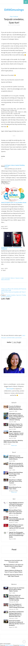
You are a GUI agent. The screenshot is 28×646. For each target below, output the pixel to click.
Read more (14, 445)
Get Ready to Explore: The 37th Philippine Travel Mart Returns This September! (16, 425)
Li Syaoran (17, 278)
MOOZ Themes (9, 645)
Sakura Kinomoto (5, 279)
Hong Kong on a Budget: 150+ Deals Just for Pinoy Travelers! (15, 481)
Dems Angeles (17, 25)
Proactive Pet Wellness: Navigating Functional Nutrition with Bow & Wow (15, 408)
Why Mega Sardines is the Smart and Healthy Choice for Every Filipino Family (13, 566)
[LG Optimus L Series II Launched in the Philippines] (14, 239)
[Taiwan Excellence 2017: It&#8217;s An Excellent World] (14, 194)
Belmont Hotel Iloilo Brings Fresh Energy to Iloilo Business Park (16, 474)
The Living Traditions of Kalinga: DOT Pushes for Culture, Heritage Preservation (16, 606)
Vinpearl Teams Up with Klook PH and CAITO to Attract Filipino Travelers (16, 589)
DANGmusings (14, 9)
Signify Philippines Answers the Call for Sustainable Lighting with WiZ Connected (16, 526)
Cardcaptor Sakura (9, 278)
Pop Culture (14, 16)
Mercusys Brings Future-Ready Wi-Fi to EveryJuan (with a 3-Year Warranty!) (15, 511)
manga (21, 278)
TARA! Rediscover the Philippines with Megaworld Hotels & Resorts (16, 457)
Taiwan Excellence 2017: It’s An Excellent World (13, 202)
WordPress (22, 645)
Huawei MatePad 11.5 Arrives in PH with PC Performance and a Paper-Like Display (16, 504)
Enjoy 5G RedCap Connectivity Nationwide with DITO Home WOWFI (16, 519)
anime (3, 278)
